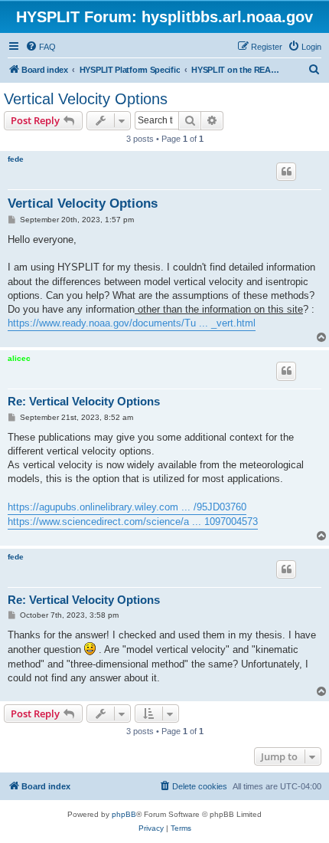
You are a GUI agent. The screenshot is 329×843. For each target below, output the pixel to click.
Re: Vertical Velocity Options (84, 401)
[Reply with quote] (286, 171)
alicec (19, 358)
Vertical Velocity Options (86, 98)
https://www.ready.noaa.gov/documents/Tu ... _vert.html (132, 323)
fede (16, 159)
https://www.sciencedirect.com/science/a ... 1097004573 (133, 521)
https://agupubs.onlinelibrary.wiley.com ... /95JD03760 (127, 507)
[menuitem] (40, 47)
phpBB (124, 814)
